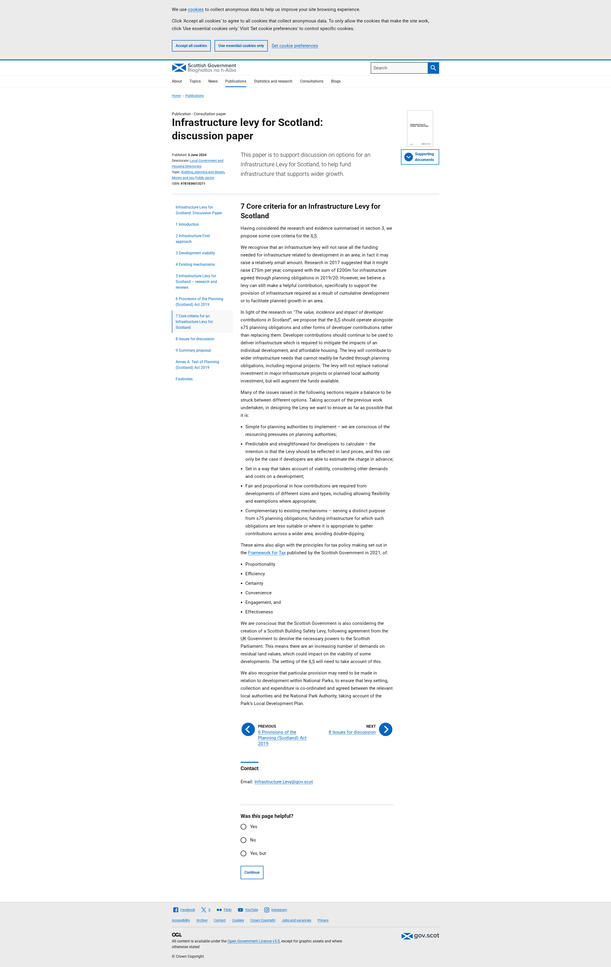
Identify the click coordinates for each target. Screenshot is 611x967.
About (177, 81)
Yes (253, 826)
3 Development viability (195, 253)
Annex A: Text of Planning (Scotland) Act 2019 (197, 365)
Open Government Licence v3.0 (253, 941)
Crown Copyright (262, 920)
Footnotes (184, 379)
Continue (252, 872)
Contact (220, 920)
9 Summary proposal (193, 350)
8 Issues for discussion (195, 339)
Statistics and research (273, 81)
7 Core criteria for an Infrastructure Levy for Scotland (194, 322)
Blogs (336, 81)
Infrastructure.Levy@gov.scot (283, 781)
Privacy (323, 920)
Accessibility (181, 920)
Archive (201, 920)
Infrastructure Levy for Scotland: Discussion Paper (199, 210)
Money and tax (183, 178)
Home (176, 96)
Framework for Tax (267, 552)
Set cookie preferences (295, 45)
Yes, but (258, 853)
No (253, 840)
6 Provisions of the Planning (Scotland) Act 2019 (199, 302)
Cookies (238, 920)
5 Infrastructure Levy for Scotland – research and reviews (196, 282)
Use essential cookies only (241, 45)
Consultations (311, 81)
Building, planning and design (202, 172)
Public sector (204, 178)
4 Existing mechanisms (195, 264)
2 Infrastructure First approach (193, 239)
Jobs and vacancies (296, 920)
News (213, 81)
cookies (196, 9)
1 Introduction (187, 224)
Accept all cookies (191, 45)
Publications (235, 81)
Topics (195, 81)
